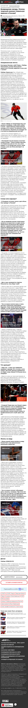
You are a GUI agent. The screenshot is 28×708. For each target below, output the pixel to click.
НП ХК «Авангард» (5, 36)
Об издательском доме (8, 642)
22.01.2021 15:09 (4, 6)
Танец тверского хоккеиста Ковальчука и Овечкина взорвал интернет (16, 627)
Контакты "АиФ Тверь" (8, 650)
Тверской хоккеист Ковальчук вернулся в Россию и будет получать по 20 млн (16, 618)
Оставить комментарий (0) (14, 582)
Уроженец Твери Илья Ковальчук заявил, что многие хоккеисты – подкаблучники (16, 623)
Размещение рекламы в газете (10, 654)
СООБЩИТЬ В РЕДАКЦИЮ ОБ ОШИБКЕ (12, 659)
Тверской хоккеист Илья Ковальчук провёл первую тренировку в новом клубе (16, 613)
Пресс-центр (21, 642)
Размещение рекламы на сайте (11, 652)
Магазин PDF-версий (7, 644)
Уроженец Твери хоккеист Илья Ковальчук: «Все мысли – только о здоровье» (16, 632)
